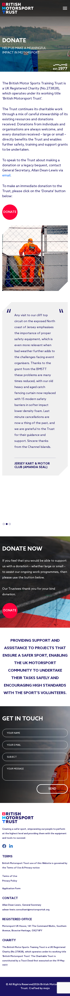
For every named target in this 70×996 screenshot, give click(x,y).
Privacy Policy (9, 881)
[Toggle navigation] (65, 8)
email (6, 175)
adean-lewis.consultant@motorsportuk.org (25, 909)
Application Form (11, 888)
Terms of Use (9, 876)
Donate (9, 212)
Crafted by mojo (39, 988)
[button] (3, 524)
